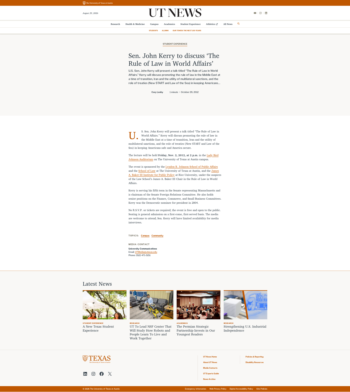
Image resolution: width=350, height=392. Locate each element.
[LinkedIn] (266, 13)
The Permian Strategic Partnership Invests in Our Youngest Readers (196, 330)
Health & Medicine (135, 24)
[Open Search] (238, 23)
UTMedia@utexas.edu (146, 252)
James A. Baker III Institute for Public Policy (174, 172)
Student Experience (190, 24)
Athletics (210, 24)
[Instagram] (260, 13)
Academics (169, 24)
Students (153, 31)
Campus (154, 24)
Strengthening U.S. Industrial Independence (245, 328)
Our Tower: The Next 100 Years (187, 31)
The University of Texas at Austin (105, 389)
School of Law (146, 170)
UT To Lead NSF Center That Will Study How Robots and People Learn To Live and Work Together (150, 332)
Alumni (165, 31)
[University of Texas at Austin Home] (98, 3)
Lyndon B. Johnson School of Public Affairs (192, 166)
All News (227, 24)
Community (157, 235)
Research (115, 24)
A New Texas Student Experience (98, 328)
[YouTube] (255, 13)
